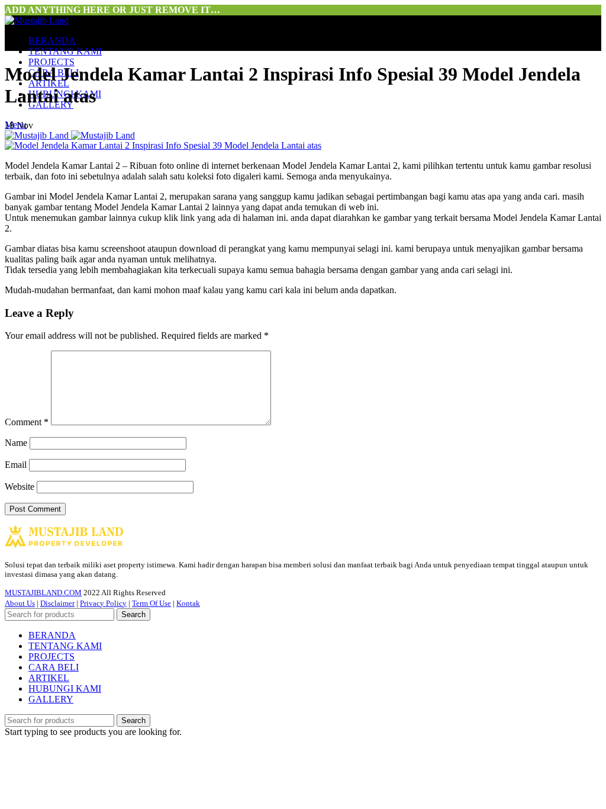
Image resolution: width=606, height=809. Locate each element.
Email (16, 465)
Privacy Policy (103, 603)
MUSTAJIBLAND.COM (43, 592)
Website (19, 486)
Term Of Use (151, 603)
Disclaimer (57, 603)
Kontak (188, 603)
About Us (20, 603)
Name (16, 443)
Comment (27, 422)
